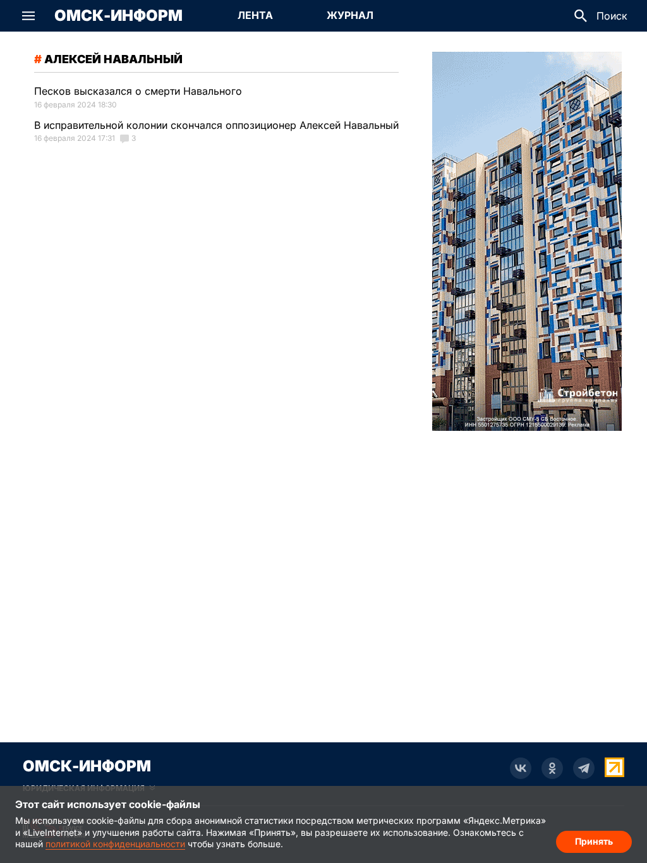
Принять (594, 841)
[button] (28, 16)
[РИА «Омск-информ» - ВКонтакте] (520, 768)
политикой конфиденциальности (115, 843)
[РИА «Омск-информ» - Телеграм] (584, 768)
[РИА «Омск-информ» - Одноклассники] (552, 768)
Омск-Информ (118, 16)
